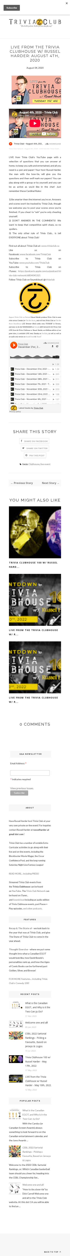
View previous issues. (22, 788)
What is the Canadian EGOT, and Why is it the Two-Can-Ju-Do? (37, 1007)
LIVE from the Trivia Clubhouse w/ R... (33, 632)
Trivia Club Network (16, 149)
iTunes (38, 337)
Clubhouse (34, 464)
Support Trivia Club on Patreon (19, 317)
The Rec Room (30, 320)
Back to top (51, 1252)
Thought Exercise (18, 949)
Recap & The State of (20, 928)
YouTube (44, 333)
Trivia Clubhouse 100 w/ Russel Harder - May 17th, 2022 (37, 1061)
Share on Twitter (37, 448)
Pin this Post (37, 455)
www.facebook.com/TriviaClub (35, 254)
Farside (36, 327)
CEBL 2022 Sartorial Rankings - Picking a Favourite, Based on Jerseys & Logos (36, 1040)
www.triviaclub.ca (50, 245)
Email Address (18, 764)
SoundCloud (30, 337)
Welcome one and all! (36, 1022)
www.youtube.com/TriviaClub (34, 262)
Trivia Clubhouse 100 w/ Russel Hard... (33, 564)
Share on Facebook (36, 441)
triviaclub (50, 279)
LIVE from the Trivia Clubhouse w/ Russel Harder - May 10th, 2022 (38, 1081)
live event (45, 464)
